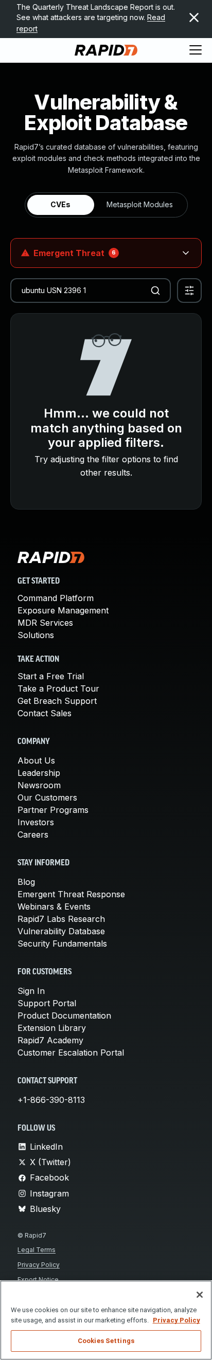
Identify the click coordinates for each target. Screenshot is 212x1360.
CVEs (60, 204)
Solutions (35, 635)
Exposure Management (63, 610)
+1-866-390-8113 (51, 1100)
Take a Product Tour (58, 688)
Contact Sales (44, 713)
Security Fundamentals (62, 943)
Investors (35, 822)
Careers (32, 834)
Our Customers (47, 797)
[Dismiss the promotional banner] (194, 17)
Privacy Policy (38, 1264)
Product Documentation (64, 1015)
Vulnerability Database (61, 931)
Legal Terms (36, 1250)
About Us (36, 760)
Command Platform (55, 598)
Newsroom (39, 785)
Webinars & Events (54, 906)
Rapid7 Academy (50, 1040)
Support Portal (46, 1003)
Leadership (38, 773)
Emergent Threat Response (71, 894)
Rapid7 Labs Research (61, 919)
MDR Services (45, 623)
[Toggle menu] (195, 50)
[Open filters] (189, 290)
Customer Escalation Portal (70, 1052)
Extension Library (51, 1028)
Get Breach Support (57, 701)
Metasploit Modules (140, 204)
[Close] (199, 1294)
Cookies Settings (106, 1341)
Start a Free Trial (50, 676)
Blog (26, 882)
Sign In (31, 991)
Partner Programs (53, 810)
